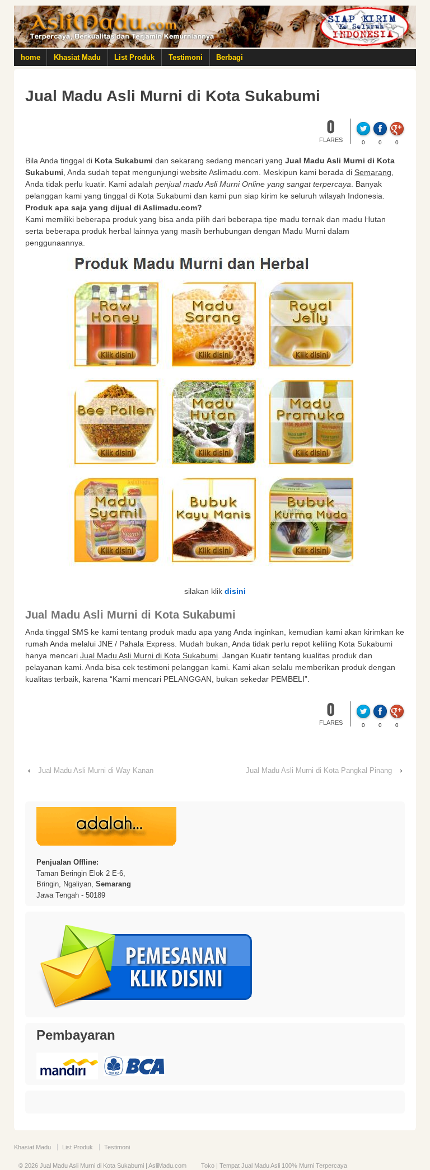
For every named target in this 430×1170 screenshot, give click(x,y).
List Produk (134, 57)
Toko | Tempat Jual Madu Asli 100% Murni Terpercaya (274, 1165)
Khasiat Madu (77, 57)
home (30, 57)
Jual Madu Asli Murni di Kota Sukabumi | (93, 1165)
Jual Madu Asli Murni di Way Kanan (95, 770)
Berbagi (229, 57)
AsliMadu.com (167, 1165)
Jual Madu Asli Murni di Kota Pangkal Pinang (319, 770)
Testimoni (186, 57)
